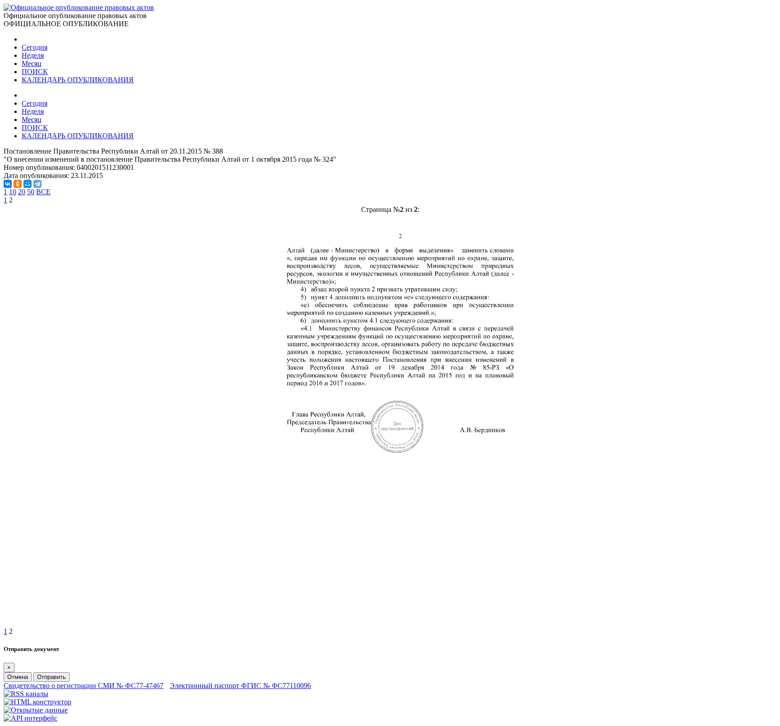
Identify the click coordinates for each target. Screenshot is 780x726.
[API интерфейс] (30, 718)
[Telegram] (37, 184)
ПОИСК (35, 71)
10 (12, 192)
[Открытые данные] (36, 710)
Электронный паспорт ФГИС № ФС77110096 (240, 685)
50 (30, 192)
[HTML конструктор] (37, 702)
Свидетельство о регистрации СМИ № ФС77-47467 (83, 685)
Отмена (17, 677)
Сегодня (34, 47)
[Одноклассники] (18, 184)
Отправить (51, 677)
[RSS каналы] (26, 694)
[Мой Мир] (27, 184)
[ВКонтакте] (8, 184)
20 (21, 192)
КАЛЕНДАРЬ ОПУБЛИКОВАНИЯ (78, 80)
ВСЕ (43, 192)
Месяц (32, 63)
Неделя (33, 55)
